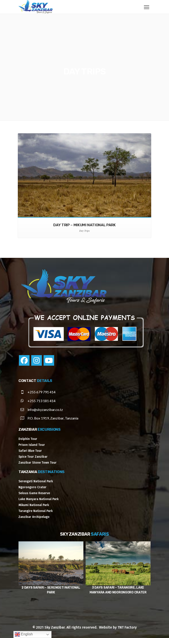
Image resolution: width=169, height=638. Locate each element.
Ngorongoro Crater (32, 487)
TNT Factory (127, 627)
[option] (50, 570)
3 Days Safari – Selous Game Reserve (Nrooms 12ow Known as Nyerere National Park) (118, 592)
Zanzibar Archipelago (34, 517)
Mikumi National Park (33, 505)
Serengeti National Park (35, 481)
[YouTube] (49, 360)
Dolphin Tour (27, 439)
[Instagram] (36, 360)
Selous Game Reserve (34, 493)
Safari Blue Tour (30, 451)
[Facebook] (24, 360)
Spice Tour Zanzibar (33, 457)
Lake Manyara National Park (38, 499)
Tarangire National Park (35, 511)
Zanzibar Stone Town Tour (37, 462)
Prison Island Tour (31, 445)
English (26, 634)
